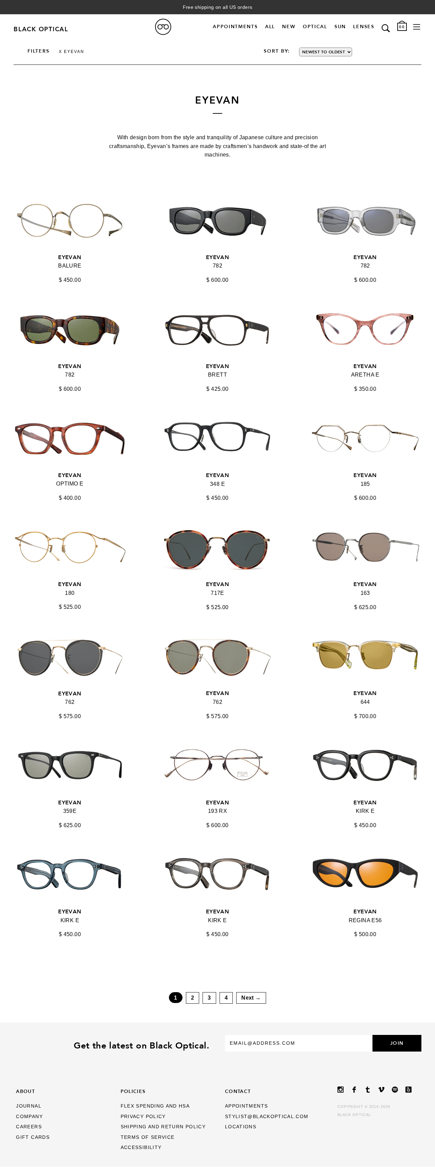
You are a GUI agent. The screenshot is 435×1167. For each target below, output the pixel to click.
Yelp (412, 1090)
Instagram (344, 1090)
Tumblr (371, 1090)
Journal (28, 1106)
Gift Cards (33, 1137)
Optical (315, 27)
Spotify (398, 1090)
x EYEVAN (71, 52)
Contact (238, 1091)
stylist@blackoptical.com (267, 1116)
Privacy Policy (143, 1116)
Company (29, 1116)
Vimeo (385, 1090)
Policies (133, 1091)
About (25, 1091)
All (270, 27)
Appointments (235, 27)
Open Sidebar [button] (416, 27)
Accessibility (141, 1147)
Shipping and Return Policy (163, 1126)
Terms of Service (148, 1137)
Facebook (358, 1090)
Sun (340, 27)
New (288, 27)
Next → (251, 998)
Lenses (363, 27)
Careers (29, 1126)
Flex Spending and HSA (155, 1106)
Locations (240, 1126)
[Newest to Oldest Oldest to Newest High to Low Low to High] (338, 52)
